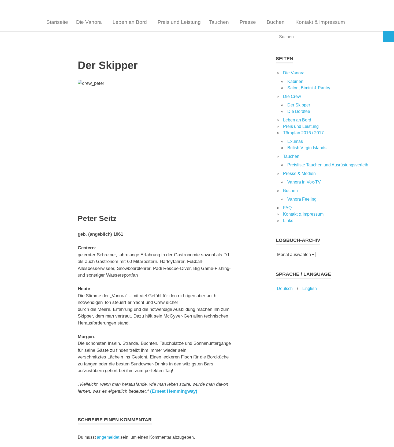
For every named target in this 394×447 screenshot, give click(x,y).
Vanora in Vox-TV (304, 182)
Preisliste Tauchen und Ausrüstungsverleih (327, 165)
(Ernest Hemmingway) (173, 391)
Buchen (276, 22)
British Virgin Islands (306, 148)
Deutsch (284, 288)
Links (288, 220)
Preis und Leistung (179, 22)
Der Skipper (298, 105)
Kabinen (295, 81)
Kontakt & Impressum (320, 22)
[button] (90, 22)
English (309, 288)
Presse (248, 22)
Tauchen (219, 22)
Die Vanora (89, 22)
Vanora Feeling (302, 199)
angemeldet (108, 437)
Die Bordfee (298, 111)
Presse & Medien (299, 173)
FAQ (287, 207)
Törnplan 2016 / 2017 (303, 133)
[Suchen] (388, 36)
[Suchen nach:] (329, 36)
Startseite (57, 22)
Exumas (295, 141)
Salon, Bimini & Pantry (308, 88)
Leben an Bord (130, 22)
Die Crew (292, 96)
